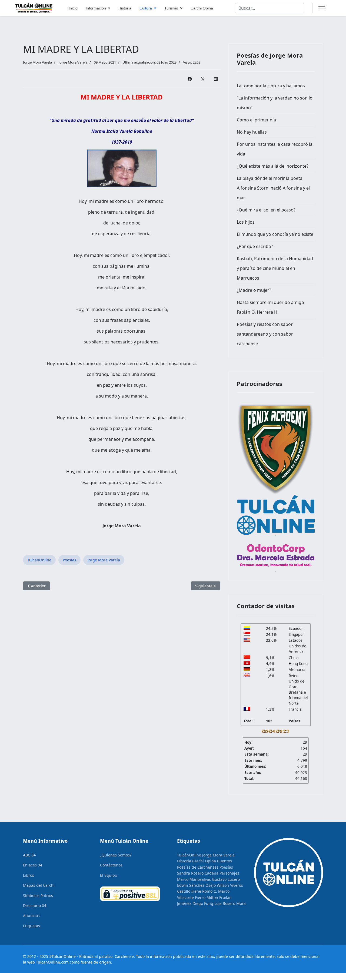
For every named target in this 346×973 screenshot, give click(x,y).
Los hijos (246, 222)
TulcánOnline (39, 559)
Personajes (229, 873)
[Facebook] (189, 78)
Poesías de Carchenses (197, 867)
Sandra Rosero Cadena (197, 873)
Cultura (145, 8)
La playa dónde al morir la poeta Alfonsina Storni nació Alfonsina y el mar (273, 188)
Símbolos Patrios (38, 895)
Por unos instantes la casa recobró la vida (274, 149)
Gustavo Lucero (226, 879)
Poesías (69, 559)
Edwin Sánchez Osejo (196, 885)
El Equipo (108, 875)
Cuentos (224, 860)
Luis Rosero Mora (230, 903)
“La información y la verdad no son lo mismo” (274, 103)
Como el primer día (256, 120)
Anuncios (31, 915)
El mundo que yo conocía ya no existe (275, 234)
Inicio (73, 8)
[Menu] (321, 8)
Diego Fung (202, 903)
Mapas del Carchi (39, 885)
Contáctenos (111, 865)
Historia (124, 8)
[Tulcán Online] (276, 515)
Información (96, 8)
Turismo (171, 8)
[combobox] (269, 8)
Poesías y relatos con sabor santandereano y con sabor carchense (265, 334)
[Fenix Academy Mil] (276, 448)
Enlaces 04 (32, 865)
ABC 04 (29, 855)
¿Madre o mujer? (254, 290)
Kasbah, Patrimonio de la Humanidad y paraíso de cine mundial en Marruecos (275, 268)
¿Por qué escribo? (255, 246)
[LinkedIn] (215, 78)
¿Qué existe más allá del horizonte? (272, 166)
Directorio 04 (34, 905)
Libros (28, 875)
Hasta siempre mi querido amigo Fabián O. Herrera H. (270, 307)
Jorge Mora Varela (72, 62)
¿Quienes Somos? (115, 855)
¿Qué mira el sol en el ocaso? (266, 210)
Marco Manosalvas (194, 879)
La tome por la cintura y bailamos (271, 86)
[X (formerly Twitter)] (202, 78)
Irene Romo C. (204, 891)
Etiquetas (31, 925)
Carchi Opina (202, 8)
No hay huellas (252, 132)
